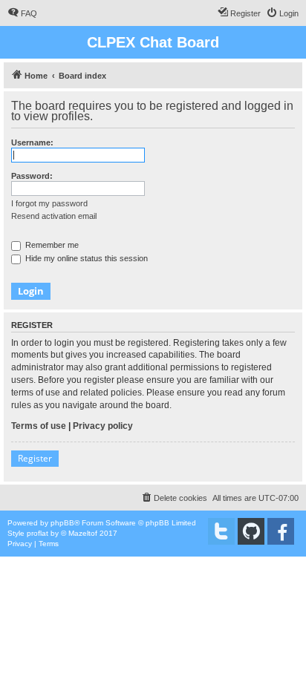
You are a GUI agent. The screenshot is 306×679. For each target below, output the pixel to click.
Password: (32, 175)
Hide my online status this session (85, 258)
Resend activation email (54, 215)
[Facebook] (280, 531)
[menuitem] (22, 13)
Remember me (51, 244)
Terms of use (38, 426)
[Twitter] (221, 531)
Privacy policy (103, 426)
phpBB (62, 523)
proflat (37, 533)
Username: (32, 142)
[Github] (251, 531)
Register (35, 458)
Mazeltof (82, 533)
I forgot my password (49, 203)
